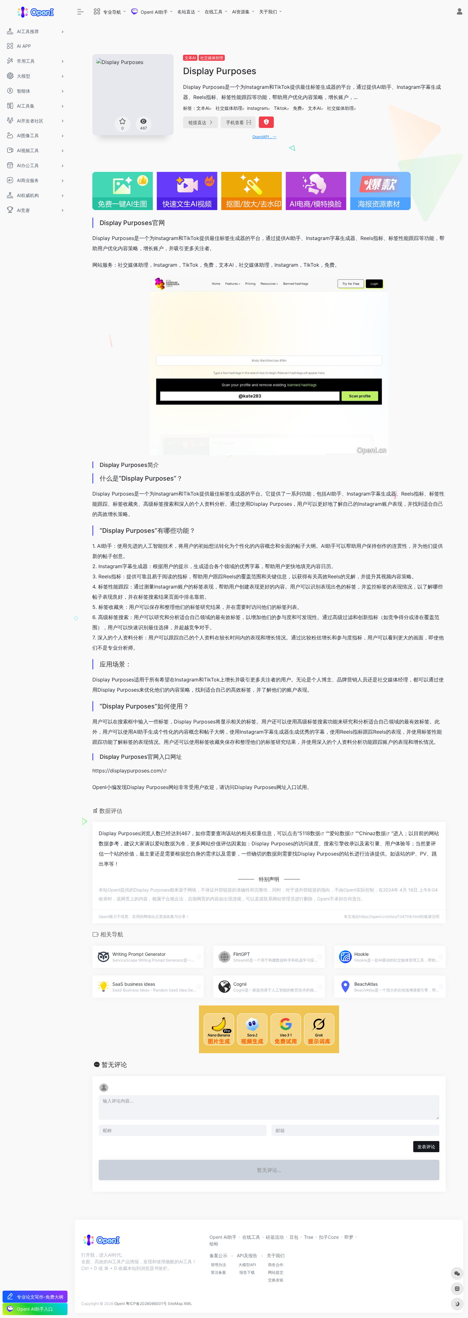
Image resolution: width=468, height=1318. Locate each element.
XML (188, 1303)
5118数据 (309, 833)
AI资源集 (241, 11)
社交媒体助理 (211, 57)
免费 (297, 108)
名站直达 (186, 11)
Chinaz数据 (372, 833)
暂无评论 (114, 1064)
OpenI (119, 1303)
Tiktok (280, 108)
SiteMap (175, 1303)
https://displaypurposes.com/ (127, 770)
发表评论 (426, 1146)
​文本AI (190, 57)
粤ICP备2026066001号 (146, 1303)
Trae (308, 1237)
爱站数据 (340, 833)
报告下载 (247, 1272)
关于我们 (268, 11)
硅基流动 (275, 1237)
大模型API (247, 1264)
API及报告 (247, 1255)
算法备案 (218, 1272)
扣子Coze (329, 1237)
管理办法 (218, 1264)
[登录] (459, 12)
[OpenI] (101, 1242)
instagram (257, 108)
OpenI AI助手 (223, 1237)
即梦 (348, 1237)
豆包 (293, 1237)
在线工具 (214, 11)
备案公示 (218, 1255)
